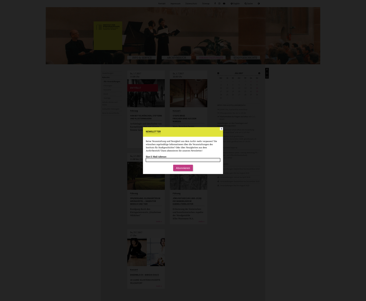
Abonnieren (183, 168)
